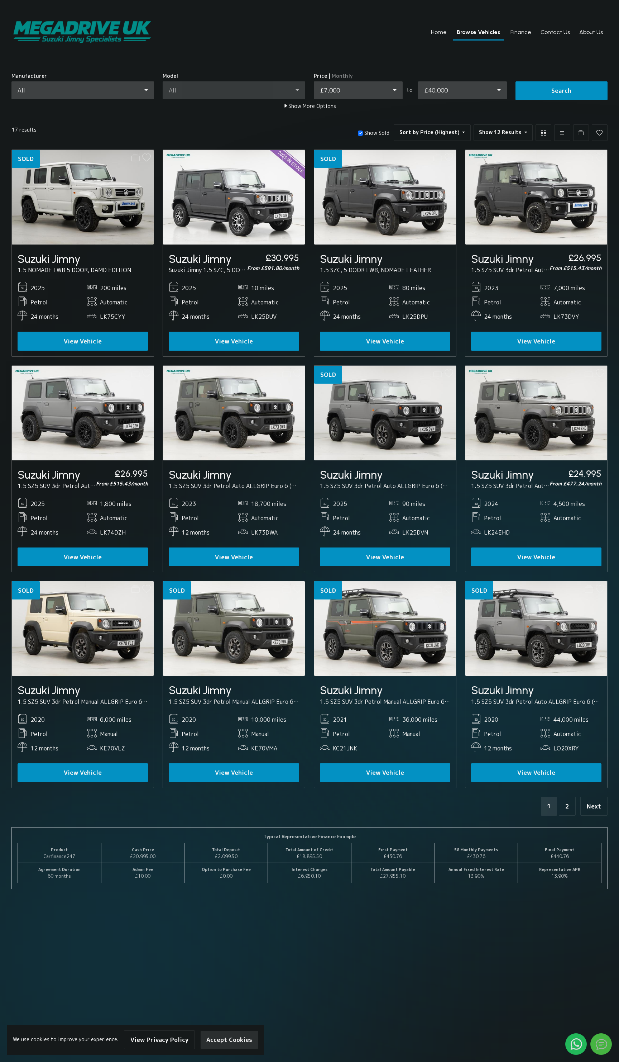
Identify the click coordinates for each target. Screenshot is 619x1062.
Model (170, 76)
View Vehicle (83, 341)
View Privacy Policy (159, 1039)
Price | (333, 76)
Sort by (429, 132)
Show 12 (500, 132)
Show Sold (376, 133)
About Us (591, 32)
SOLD (26, 159)
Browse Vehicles (478, 32)
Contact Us (555, 32)
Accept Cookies (229, 1039)
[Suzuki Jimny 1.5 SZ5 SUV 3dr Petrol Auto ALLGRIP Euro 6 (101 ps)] (536, 196)
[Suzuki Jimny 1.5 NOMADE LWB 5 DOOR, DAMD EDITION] (83, 196)
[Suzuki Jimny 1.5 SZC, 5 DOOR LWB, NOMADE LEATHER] (385, 196)
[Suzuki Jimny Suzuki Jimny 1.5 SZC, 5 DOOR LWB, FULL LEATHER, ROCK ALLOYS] (234, 196)
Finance (520, 32)
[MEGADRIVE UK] (82, 32)
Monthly (342, 76)
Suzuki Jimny (49, 259)
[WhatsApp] (576, 1044)
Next (594, 806)
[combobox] (82, 90)
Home (439, 32)
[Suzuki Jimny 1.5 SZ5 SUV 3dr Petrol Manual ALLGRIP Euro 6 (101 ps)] (83, 628)
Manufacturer (29, 76)
